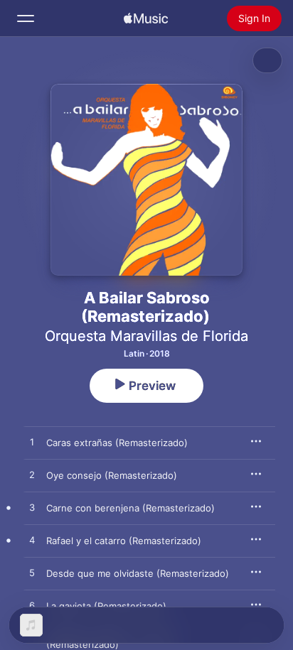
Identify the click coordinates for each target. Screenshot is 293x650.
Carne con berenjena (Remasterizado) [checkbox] (130, 508)
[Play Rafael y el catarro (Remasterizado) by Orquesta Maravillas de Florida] (32, 540)
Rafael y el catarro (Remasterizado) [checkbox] (123, 540)
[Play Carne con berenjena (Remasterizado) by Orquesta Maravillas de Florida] (32, 508)
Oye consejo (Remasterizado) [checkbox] (111, 475)
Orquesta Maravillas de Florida (146, 336)
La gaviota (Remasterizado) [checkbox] (106, 606)
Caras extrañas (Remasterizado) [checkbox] (117, 442)
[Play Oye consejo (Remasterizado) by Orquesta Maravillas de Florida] (32, 475)
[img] (146, 18)
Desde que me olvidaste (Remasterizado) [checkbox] (137, 573)
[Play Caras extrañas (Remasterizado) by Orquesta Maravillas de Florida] (32, 442)
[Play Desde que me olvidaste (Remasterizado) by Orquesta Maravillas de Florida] (32, 573)
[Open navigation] (25, 18)
